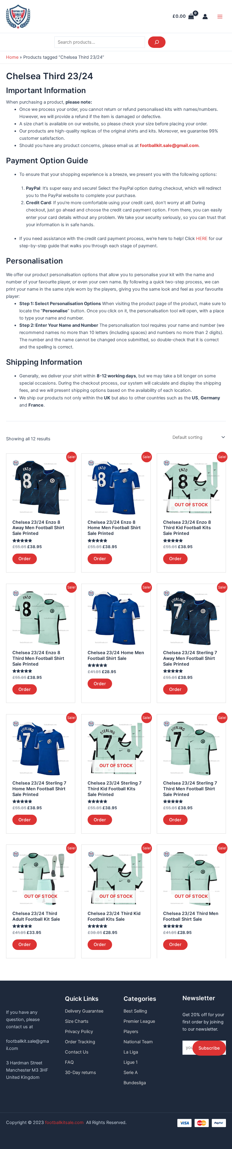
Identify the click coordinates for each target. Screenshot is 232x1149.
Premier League (139, 1021)
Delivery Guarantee (84, 1011)
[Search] (157, 42)
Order (24, 558)
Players (131, 1031)
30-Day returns (80, 1072)
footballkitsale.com (64, 1122)
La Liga (131, 1052)
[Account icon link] (205, 16)
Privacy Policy (79, 1031)
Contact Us (77, 1052)
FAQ (69, 1062)
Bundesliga (135, 1082)
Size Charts (77, 1021)
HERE (202, 238)
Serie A (131, 1072)
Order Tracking (80, 1041)
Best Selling (135, 1011)
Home (12, 57)
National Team (138, 1041)
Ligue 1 (131, 1062)
